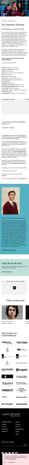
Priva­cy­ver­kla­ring (12, 459)
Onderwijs (17, 424)
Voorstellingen (7, 422)
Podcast (17, 431)
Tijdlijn (4, 426)
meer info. (4, 175)
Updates (17, 422)
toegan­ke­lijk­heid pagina (18, 163)
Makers (4, 424)
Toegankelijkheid (19, 429)
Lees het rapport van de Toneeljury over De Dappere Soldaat (13, 59)
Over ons (4, 431)
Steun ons (5, 429)
